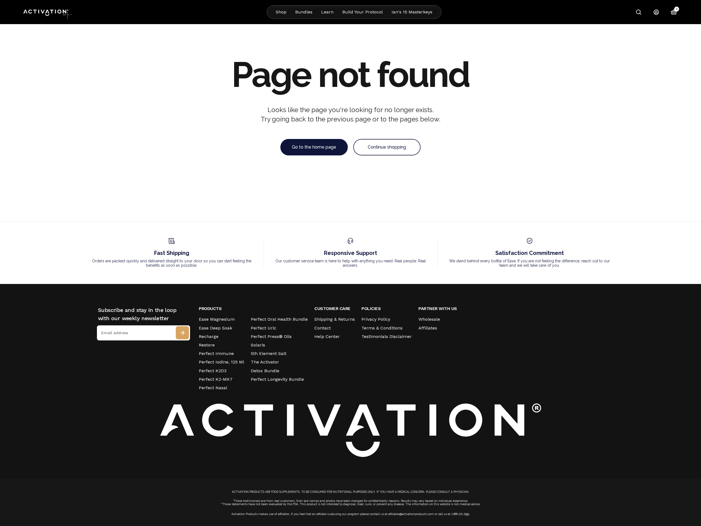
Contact (322, 328)
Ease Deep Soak (215, 328)
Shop (281, 12)
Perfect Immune (216, 353)
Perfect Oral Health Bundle (279, 319)
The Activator (265, 362)
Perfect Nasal (213, 387)
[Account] (656, 12)
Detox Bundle (265, 370)
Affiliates (427, 328)
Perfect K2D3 (212, 370)
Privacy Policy (375, 319)
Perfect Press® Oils (271, 336)
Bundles (303, 12)
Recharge (209, 336)
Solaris (258, 345)
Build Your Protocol (362, 12)
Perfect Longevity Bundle (277, 379)
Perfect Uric (263, 328)
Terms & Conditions (382, 328)
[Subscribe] (182, 332)
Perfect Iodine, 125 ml (221, 362)
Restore (207, 345)
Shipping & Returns (334, 319)
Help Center (327, 336)
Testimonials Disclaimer (386, 336)
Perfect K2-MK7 (215, 379)
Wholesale (429, 319)
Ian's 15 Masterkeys (412, 12)
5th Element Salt (268, 353)
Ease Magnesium (217, 319)
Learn (327, 12)
